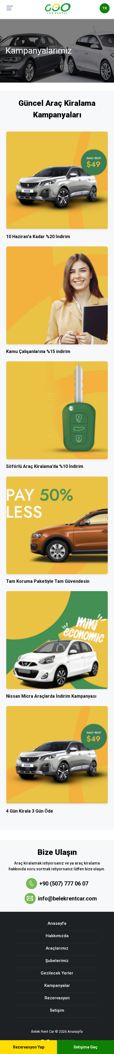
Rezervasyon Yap (28, 1047)
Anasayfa (57, 923)
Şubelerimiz (57, 960)
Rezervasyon (57, 997)
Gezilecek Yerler (57, 973)
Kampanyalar (57, 985)
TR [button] (104, 8)
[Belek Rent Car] (58, 8)
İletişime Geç (85, 1047)
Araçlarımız (57, 948)
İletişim (57, 1010)
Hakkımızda (57, 935)
